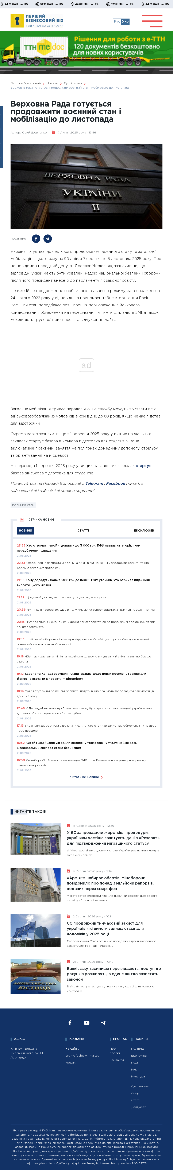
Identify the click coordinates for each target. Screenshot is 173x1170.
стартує (143, 466)
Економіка (139, 1055)
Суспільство (140, 1086)
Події (134, 1062)
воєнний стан (23, 505)
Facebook (115, 483)
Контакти (117, 1060)
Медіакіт (71, 1062)
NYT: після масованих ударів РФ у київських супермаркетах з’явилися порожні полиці (91, 610)
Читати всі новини (84, 777)
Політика (138, 1048)
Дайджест (138, 1107)
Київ (134, 1069)
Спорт (136, 1093)
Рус (117, 21)
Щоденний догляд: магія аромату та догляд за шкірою (66, 597)
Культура (138, 1076)
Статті (135, 1100)
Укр (125, 21)
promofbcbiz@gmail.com (83, 1055)
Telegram (94, 483)
